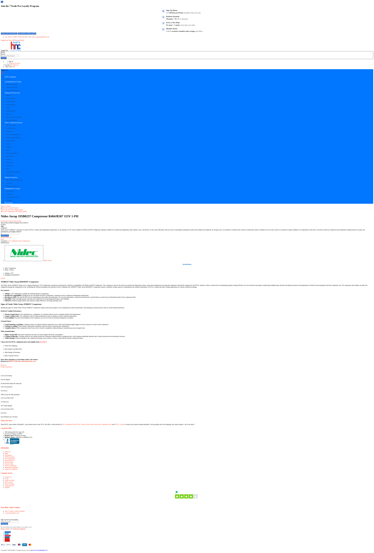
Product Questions (6, 367)
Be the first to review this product (11, 221)
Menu (2, 73)
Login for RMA (10, 480)
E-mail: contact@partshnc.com (39, 37)
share (2, 239)
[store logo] (15, 50)
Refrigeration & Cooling (12, 188)
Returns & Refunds (11, 466)
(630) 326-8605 (23, 37)
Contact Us (8, 477)
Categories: (4, 241)
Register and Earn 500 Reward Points (12, 40)
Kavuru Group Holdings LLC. (39, 550)
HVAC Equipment (10, 77)
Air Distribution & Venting (13, 82)
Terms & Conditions (11, 469)
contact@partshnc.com (28, 361)
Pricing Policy (9, 462)
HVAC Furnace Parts (82, 424)
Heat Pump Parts (95, 424)
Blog (6, 453)
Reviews (3, 365)
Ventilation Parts (106, 424)
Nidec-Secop (48, 260)
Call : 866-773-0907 (11, 37)
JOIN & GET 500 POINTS (9, 33)
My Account (8, 203)
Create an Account (14, 63)
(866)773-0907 (13, 361)
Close (2, 72)
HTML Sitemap (9, 457)
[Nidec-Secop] (24, 260)
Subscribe (4, 523)
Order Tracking (9, 484)
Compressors (26, 241)
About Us (8, 451)
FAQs (6, 479)
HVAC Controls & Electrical (13, 123)
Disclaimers (8, 455)
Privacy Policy (9, 464)
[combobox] (10, 56)
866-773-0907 (9, 511)
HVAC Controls (120, 424)
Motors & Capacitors (11, 177)
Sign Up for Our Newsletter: (9, 519)
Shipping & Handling (11, 467)
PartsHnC (43, 342)
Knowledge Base (10, 459)
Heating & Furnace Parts (12, 93)
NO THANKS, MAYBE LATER (26, 33)
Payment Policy (9, 460)
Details (3, 278)
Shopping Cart (9, 486)
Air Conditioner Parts (14, 241)
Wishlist (7, 487)
